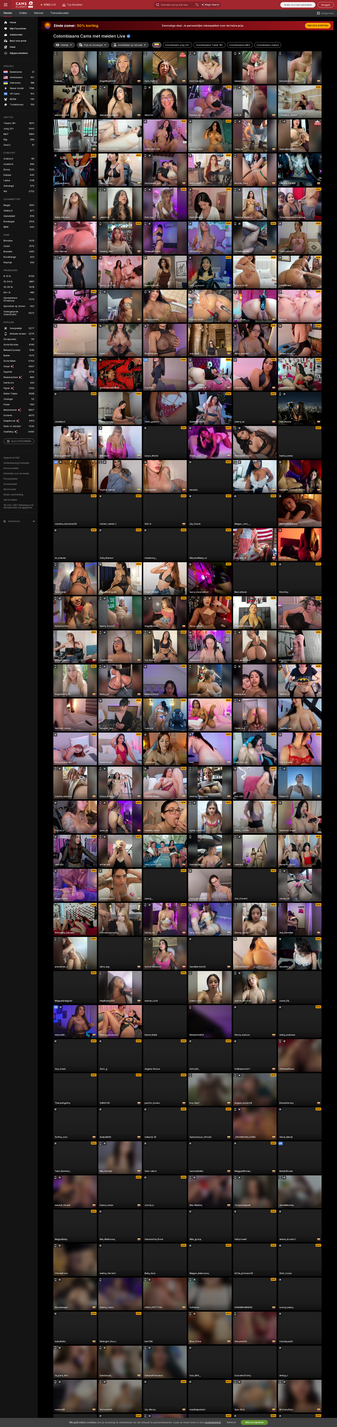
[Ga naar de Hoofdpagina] (24, 4)
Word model (10, 489)
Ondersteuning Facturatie (16, 463)
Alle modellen (10, 500)
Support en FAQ (11, 458)
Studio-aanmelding (13, 494)
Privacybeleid (10, 479)
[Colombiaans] (156, 45)
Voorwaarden (10, 484)
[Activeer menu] (5, 4)
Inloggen (325, 5)
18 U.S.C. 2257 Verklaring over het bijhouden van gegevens (19, 506)
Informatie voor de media (16, 473)
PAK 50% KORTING (318, 25)
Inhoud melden (11, 468)
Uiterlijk (64, 45)
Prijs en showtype (93, 45)
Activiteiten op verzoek (130, 45)
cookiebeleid (213, 1422)
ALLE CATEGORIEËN (21, 441)
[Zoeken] (197, 4)
